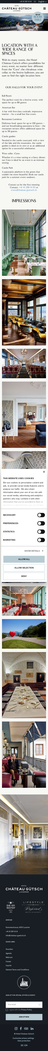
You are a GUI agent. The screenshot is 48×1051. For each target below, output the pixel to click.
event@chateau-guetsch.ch (24, 190)
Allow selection (24, 568)
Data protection (24, 1041)
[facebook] (21, 1028)
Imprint (8, 966)
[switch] (38, 523)
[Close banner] (44, 472)
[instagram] (16, 1028)
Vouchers (9, 949)
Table (37, 20)
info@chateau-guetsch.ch (16, 936)
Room (38, 17)
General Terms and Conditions (17, 970)
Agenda (9, 953)
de (22, 1045)
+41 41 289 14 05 (27, 188)
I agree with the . (20, 1010)
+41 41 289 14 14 (25, 2)
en (26, 1045)
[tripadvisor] (26, 1028)
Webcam (9, 957)
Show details (32, 551)
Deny (24, 576)
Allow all (24, 559)
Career (8, 962)
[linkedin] (32, 1028)
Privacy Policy (26, 1010)
